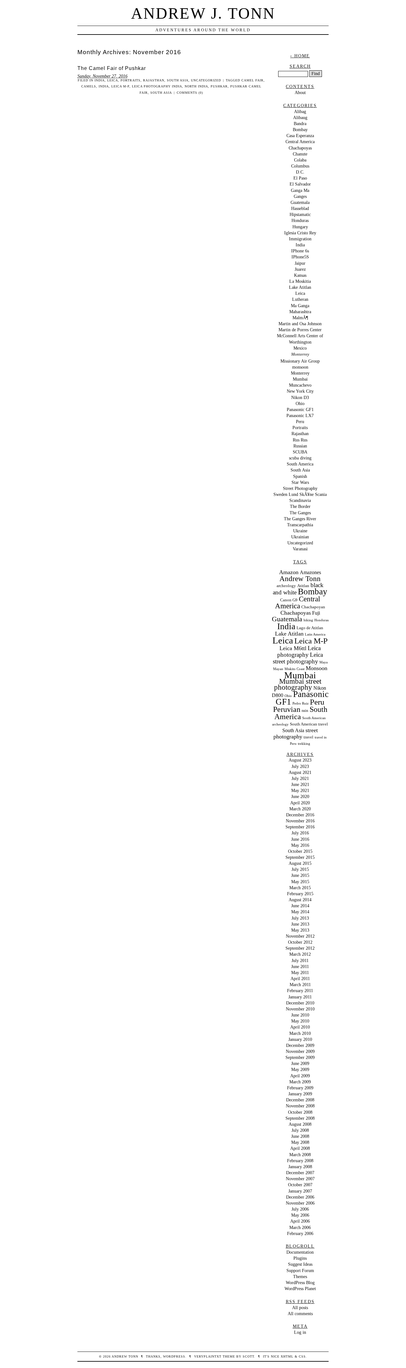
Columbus (300, 165)
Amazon (288, 572)
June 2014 (300, 905)
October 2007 (300, 1184)
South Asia (177, 80)
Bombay (300, 129)
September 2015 (300, 857)
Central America (300, 141)
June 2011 (300, 966)
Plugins (300, 1258)
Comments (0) (190, 92)
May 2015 (300, 881)
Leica (112, 80)
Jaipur (300, 263)
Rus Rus (300, 439)
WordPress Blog (300, 1282)
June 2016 (300, 839)
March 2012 (300, 954)
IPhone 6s (300, 250)
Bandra (300, 123)
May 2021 (300, 790)
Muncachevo (300, 385)
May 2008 (300, 1142)
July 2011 (300, 960)
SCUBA (300, 451)
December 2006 (300, 1197)
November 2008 (300, 1105)
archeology (286, 585)
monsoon (300, 367)
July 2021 (300, 778)
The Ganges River (300, 518)
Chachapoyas (300, 147)
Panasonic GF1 (300, 409)
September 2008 (300, 1118)
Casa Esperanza (300, 135)
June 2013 (300, 924)
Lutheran (300, 299)
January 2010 (300, 1039)
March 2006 (300, 1227)
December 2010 (300, 1002)
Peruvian (286, 709)
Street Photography (300, 488)
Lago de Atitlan (310, 627)
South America (300, 463)
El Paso (300, 177)
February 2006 (300, 1233)
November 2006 (300, 1203)
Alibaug (300, 117)
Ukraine (300, 530)
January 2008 (300, 1166)
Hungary (300, 226)
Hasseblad (300, 208)
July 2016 (300, 832)
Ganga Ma (300, 190)
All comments (300, 1313)
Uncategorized (206, 80)
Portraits (131, 80)
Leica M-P (120, 86)
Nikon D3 (300, 397)
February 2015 (300, 893)
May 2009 (300, 1069)
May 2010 (300, 1020)
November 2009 (300, 1051)
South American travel (309, 724)
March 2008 (300, 1154)
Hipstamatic (300, 214)
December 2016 (300, 814)
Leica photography (299, 651)
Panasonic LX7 (300, 415)
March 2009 (300, 1081)
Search (300, 66)
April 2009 (300, 1075)
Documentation (300, 1252)
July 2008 (300, 1130)
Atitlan (303, 585)
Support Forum (300, 1270)
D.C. (300, 171)
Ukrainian (300, 536)
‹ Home (300, 55)
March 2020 (300, 808)
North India (196, 86)
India (100, 80)
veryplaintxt (207, 1356)
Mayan (278, 669)
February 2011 (300, 990)
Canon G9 (289, 600)
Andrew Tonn (300, 579)
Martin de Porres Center (300, 329)
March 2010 (300, 1033)
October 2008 (300, 1112)
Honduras (300, 220)
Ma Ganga (300, 305)
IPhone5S (300, 256)
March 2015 (300, 887)
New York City (300, 391)
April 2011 (300, 978)
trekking (304, 743)
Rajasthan (153, 80)
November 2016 (300, 820)
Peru (300, 421)
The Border (300, 506)
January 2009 (300, 1093)
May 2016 (300, 845)
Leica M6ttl (292, 648)
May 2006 (300, 1215)
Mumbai (300, 379)
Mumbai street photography (297, 684)
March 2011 (300, 984)
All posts (300, 1307)
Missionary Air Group (300, 361)
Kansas (300, 275)
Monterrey (300, 354)
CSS (302, 1356)
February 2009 (300, 1087)
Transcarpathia (300, 524)
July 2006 (300, 1209)
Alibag (300, 111)
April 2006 (300, 1221)
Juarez (300, 269)
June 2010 (300, 1014)
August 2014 (300, 899)
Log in (300, 1332)
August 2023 (300, 760)
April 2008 (300, 1148)
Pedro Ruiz (300, 703)
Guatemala (300, 202)
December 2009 (300, 1045)
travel (308, 737)
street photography (295, 733)
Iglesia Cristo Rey (300, 232)
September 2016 (300, 826)
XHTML (287, 1356)
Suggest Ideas (300, 1264)
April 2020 (300, 802)
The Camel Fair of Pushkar (111, 68)
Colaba (300, 159)
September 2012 (300, 948)
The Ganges (300, 512)
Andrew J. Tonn (203, 13)
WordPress (174, 1356)
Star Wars (300, 482)
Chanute (300, 153)
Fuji (316, 613)
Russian (300, 445)
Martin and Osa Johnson (300, 323)
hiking (308, 620)
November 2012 (300, 936)
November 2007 (300, 1178)
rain (305, 710)
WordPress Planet (300, 1288)
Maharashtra (300, 311)
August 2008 (300, 1124)
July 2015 (300, 869)
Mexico (300, 348)
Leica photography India (157, 86)
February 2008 (300, 1160)
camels (88, 86)
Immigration (300, 238)
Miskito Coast (294, 669)
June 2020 (300, 796)
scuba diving (300, 457)
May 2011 (300, 972)
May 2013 (300, 930)
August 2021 (300, 772)
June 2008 (300, 1136)
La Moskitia (300, 281)
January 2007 (300, 1191)
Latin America (315, 634)
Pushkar (219, 86)
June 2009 (300, 1063)
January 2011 (300, 996)
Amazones (310, 572)
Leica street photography (298, 658)
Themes (300, 1276)
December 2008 (300, 1099)
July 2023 (300, 766)
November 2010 (300, 1008)
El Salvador (300, 184)
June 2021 (300, 784)
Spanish (300, 476)
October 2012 (300, 942)
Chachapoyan (313, 607)
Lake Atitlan (300, 287)
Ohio (300, 403)
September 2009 (300, 1057)
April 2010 (300, 1026)
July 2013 (300, 918)
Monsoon (316, 668)
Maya (323, 662)
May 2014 (300, 911)
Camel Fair (252, 80)
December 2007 (300, 1172)
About (300, 92)
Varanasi (300, 548)
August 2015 (300, 863)
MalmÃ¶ (300, 317)
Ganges (300, 196)
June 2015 (300, 875)
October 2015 (300, 851)
